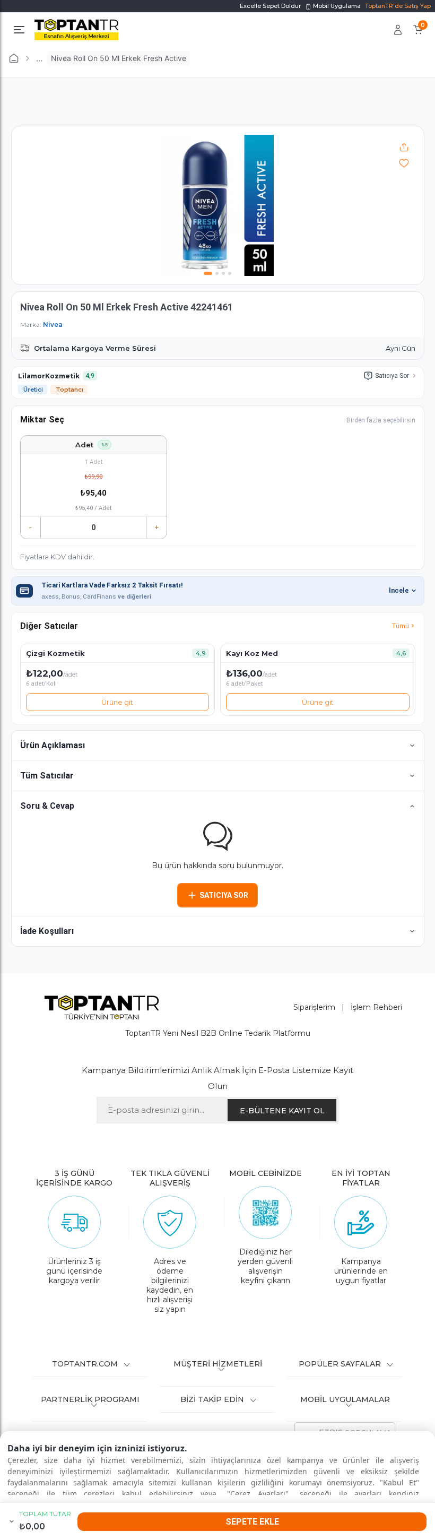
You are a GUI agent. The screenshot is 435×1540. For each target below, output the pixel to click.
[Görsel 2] (217, 273)
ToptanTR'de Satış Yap (398, 6)
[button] (218, 745)
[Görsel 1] (208, 273)
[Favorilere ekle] (404, 163)
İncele (398, 590)
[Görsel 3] (223, 273)
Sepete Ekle (252, 1522)
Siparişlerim (314, 1007)
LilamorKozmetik (49, 376)
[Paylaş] (404, 147)
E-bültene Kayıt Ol (282, 1110)
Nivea (53, 324)
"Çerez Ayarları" (258, 1494)
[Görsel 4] (229, 273)
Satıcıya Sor (392, 375)
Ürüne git (117, 702)
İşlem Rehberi (376, 1007)
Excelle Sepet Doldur (270, 6)
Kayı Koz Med (252, 653)
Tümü (400, 626)
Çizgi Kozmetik (55, 653)
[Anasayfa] (13, 58)
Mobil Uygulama (336, 6)
